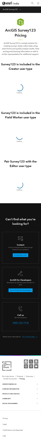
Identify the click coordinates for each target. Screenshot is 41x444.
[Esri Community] (26, 366)
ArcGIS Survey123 (10, 9)
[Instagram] (31, 366)
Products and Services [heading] (11, 394)
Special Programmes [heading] (10, 403)
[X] (31, 361)
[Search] (32, 3)
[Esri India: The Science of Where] (6, 366)
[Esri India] (10, 3)
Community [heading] (6, 398)
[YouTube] (36, 366)
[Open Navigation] (38, 3)
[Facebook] (26, 361)
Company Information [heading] (10, 389)
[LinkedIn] (36, 361)
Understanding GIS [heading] (9, 384)
